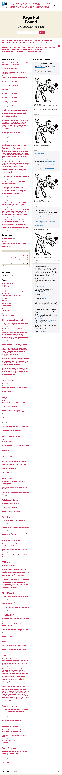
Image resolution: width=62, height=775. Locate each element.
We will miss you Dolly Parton (9, 468)
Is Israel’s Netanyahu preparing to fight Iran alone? (14, 645)
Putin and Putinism (46, 4)
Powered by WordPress (17, 771)
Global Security (8, 593)
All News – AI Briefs (16, 4)
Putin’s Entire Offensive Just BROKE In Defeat (13, 715)
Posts (14, 1)
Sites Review (12, 7)
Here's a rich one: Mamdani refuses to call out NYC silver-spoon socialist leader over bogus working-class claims (15, 527)
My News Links (8, 771)
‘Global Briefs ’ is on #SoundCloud (10, 85)
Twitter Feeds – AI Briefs (27, 1)
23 (27, 261)
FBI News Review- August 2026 (9, 68)
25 (7, 263)
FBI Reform (22, 3)
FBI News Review (15, 3)
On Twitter (19, 1)
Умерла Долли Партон (7, 757)
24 (3, 263)
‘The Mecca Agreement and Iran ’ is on (11, 132)
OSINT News (39, 4)
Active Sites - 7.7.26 (6, 421)
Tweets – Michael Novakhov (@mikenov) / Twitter (14, 243)
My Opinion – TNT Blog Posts (14, 344)
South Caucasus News (23, 6)
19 (11, 261)
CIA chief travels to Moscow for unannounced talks (14, 77)
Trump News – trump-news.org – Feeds (11, 430)
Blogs (22, 4)
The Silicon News (36, 7)
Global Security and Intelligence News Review (34, 3)
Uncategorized (5, 246)
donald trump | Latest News (8, 565)
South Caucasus (9, 748)
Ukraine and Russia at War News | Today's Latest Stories (15, 445)
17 (3, 261)
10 (3, 259)
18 (7, 261)
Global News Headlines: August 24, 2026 (12, 328)
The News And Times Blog (13, 320)
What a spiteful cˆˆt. (7, 472)
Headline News (32, 4)
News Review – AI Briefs (8, 241)
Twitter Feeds (38, 6)
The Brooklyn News (46, 1)
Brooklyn (6, 517)
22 (23, 261)
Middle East (7, 636)
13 (15, 259)
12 (11, 259)
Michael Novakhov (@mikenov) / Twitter (24, 7)
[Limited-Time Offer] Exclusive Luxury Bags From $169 (15, 387)
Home (49, 9)
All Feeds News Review (45, 7)
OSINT (5, 655)
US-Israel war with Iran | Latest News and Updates (14, 649)
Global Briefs (5, 89)
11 (7, 259)
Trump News (31, 6)
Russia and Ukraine (14, 6)
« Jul (3, 267)
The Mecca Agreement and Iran (9, 136)
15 (23, 259)
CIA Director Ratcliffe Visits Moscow (11, 140)
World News (7, 456)
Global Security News (37, 1)
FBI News (26, 4)
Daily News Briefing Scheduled (9, 81)
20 (15, 261)
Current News (8, 380)
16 (27, 259)
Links (4, 417)
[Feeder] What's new (7, 383)
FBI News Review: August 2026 (9, 105)
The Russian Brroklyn (11, 540)
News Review (47, 3)
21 (19, 261)
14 (19, 259)
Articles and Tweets (46, 6)
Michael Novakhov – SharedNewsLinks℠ (38, 9)
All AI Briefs (7, 478)
